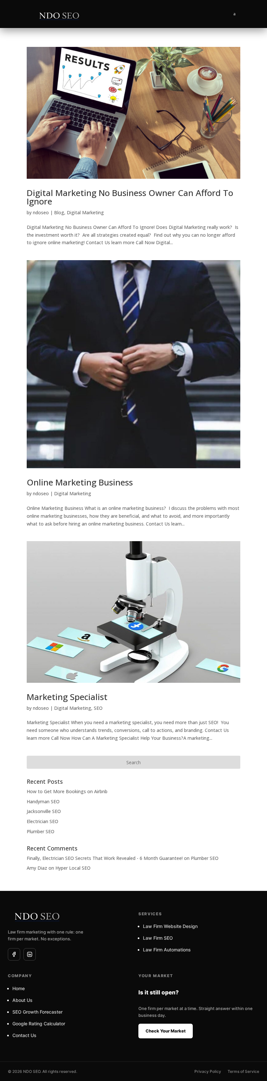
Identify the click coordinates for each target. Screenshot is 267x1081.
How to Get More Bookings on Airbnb (67, 791)
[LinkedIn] (29, 954)
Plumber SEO (40, 831)
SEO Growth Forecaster (37, 1012)
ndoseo (41, 212)
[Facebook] (14, 954)
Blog (59, 212)
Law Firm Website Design (170, 926)
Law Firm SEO (158, 938)
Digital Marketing (85, 212)
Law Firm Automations (167, 949)
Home (18, 988)
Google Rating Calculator (38, 1023)
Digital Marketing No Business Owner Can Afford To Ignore (130, 197)
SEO (98, 708)
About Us (22, 1000)
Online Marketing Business (80, 482)
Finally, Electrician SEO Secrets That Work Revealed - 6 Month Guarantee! (105, 858)
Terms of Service (243, 1071)
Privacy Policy (207, 1071)
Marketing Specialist (67, 697)
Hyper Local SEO (73, 868)
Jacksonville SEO (44, 811)
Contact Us (24, 1035)
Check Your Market (166, 1030)
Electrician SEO (42, 821)
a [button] (234, 13)
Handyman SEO (43, 801)
